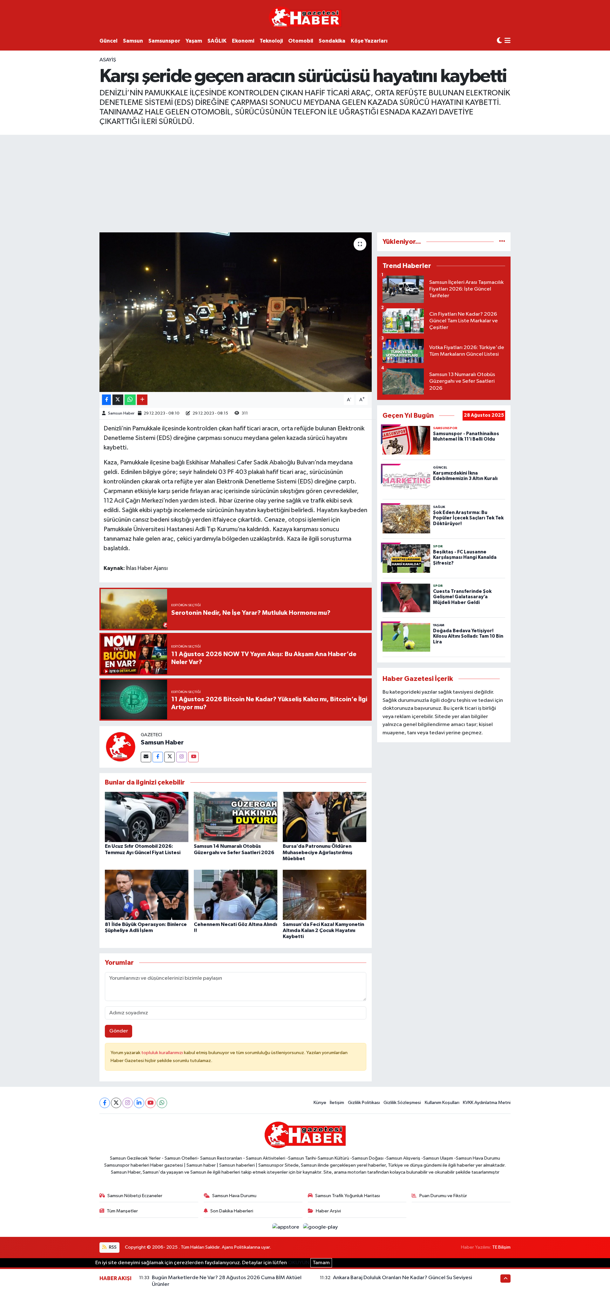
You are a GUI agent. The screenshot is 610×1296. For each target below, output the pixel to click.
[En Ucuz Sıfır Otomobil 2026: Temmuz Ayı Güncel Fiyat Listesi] (146, 816)
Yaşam (194, 41)
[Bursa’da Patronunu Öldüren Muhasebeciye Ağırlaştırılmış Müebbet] (324, 816)
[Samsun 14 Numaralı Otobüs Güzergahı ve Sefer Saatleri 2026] (235, 816)
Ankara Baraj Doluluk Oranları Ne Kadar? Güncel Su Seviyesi (402, 1277)
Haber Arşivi (328, 1211)
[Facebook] (157, 757)
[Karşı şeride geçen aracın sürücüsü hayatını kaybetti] (235, 312)
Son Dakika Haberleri (231, 1211)
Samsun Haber (121, 413)
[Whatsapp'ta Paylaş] (130, 399)
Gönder (118, 1031)
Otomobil (300, 41)
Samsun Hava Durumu (234, 1195)
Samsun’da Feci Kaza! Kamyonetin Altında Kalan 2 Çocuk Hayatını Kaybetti (323, 930)
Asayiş (107, 60)
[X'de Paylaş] (117, 399)
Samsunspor (164, 41)
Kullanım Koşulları (442, 1102)
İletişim (337, 1102)
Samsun (133, 41)
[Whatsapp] (162, 1103)
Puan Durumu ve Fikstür (443, 1195)
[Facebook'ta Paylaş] (106, 399)
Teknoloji (271, 41)
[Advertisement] (305, 182)
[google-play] (320, 1227)
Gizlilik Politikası (364, 1102)
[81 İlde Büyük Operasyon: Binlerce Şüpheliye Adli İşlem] (146, 894)
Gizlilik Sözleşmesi (402, 1102)
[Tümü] (502, 241)
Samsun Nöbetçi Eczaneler (134, 1195)
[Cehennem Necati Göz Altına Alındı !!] (235, 894)
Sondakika (332, 41)
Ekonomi (243, 41)
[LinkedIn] (139, 1103)
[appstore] (286, 1227)
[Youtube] (193, 757)
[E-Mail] (146, 757)
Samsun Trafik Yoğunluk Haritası (347, 1195)
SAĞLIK (217, 41)
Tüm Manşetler (122, 1211)
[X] (116, 1103)
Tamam (321, 1262)
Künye (320, 1102)
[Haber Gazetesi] (305, 17)
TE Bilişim (501, 1247)
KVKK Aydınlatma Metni (487, 1102)
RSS (112, 1247)
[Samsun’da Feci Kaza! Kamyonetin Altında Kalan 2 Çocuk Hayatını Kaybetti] (324, 894)
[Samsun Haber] (120, 747)
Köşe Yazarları (369, 41)
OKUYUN (298, 1262)
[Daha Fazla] (142, 399)
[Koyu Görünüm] (499, 41)
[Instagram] (181, 757)
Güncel (108, 41)
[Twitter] (169, 757)
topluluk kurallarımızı (162, 1052)
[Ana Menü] (508, 41)
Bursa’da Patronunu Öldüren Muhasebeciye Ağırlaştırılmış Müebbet (317, 852)
